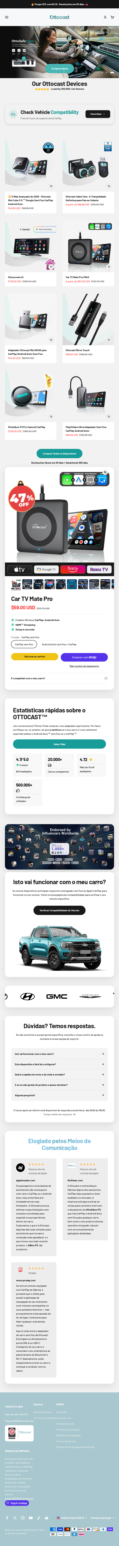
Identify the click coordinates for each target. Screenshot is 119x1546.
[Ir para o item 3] (38, 584)
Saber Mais (59, 68)
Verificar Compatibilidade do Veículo (59, 910)
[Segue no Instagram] (23, 1518)
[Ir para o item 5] (61, 584)
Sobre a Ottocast (43, 1412)
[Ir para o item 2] (27, 584)
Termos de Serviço (66, 1441)
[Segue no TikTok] (39, 1518)
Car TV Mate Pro (32, 598)
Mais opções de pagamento (84, 665)
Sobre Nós (62, 1412)
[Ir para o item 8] (94, 584)
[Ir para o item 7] (83, 584)
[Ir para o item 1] (16, 584)
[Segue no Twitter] (15, 1518)
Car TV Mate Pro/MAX (77, 277)
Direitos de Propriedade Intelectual (75, 1447)
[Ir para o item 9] (105, 584)
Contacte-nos (63, 1417)
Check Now (95, 114)
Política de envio (65, 1423)
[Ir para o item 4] (50, 584)
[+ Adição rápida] (51, 186)
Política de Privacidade (68, 1435)
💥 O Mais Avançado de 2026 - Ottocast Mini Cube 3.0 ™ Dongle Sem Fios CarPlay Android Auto (30, 200)
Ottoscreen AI (15, 277)
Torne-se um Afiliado (45, 1417)
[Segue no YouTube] (31, 1518)
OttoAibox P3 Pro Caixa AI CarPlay (26, 426)
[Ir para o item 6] (72, 584)
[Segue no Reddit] (46, 1518)
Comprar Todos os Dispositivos (59, 453)
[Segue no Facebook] (7, 1518)
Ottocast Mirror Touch (78, 350)
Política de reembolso (68, 1429)
